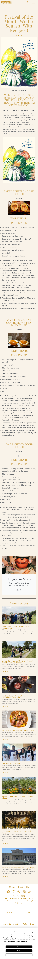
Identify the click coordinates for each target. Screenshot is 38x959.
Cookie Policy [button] (15, 939)
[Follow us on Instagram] (13, 894)
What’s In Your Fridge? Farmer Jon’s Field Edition (18, 797)
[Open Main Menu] (33, 2)
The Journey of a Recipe (11, 763)
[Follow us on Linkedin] (24, 894)
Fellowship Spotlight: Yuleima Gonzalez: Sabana (17, 832)
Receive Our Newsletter (11, 924)
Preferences (19, 955)
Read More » (5, 637)
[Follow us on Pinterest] (19, 894)
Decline (19, 951)
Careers (33, 924)
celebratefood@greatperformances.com (19, 898)
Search (9, 912)
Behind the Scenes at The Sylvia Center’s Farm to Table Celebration (17, 662)
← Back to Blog (19, 35)
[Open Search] (27, 2)
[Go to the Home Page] (6, 2)
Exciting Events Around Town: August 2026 (18, 868)
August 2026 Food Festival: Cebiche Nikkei (18, 730)
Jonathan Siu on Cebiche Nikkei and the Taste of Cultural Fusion (17, 697)
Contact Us (27, 912)
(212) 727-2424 (19, 896)
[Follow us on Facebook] (8, 894)
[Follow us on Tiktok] (29, 894)
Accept (19, 947)
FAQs (25, 924)
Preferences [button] (24, 941)
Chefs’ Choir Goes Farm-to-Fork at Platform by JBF (15, 627)
